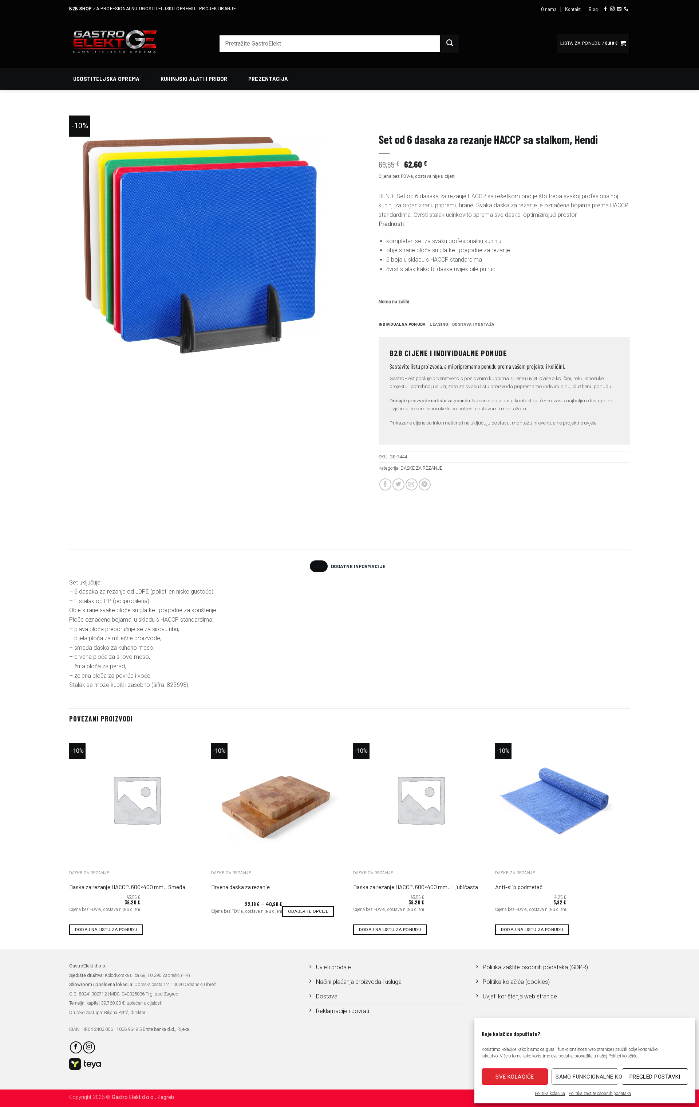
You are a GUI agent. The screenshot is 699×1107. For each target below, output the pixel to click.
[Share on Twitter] (398, 484)
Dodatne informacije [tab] (358, 566)
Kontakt (573, 9)
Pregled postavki (654, 1076)
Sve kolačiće (514, 1076)
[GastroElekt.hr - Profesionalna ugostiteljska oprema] (123, 41)
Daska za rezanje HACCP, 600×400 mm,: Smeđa (127, 886)
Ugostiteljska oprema (106, 79)
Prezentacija (268, 79)
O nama (549, 9)
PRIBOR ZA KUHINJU (398, 118)
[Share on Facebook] (385, 484)
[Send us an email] (619, 9)
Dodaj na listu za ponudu (106, 929)
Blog (593, 9)
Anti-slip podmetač (518, 886)
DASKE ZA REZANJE (443, 118)
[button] (593, 43)
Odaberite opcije (308, 911)
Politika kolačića (550, 1093)
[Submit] (450, 44)
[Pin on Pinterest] (425, 484)
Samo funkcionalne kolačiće (587, 1076)
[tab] (402, 324)
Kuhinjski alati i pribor (194, 79)
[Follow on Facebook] (605, 9)
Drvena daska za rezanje (240, 886)
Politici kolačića (622, 1056)
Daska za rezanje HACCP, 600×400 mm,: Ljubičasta (415, 886)
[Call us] (626, 9)
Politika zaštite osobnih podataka (600, 1093)
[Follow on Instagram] (612, 9)
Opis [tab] (318, 566)
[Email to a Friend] (412, 484)
